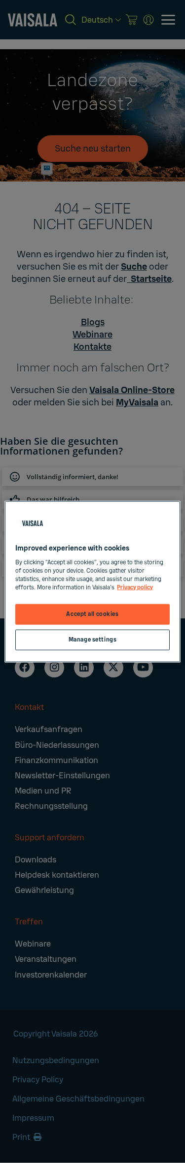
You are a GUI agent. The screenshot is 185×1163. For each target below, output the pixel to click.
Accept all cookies (92, 614)
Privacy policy (135, 587)
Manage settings (93, 639)
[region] (92, 582)
